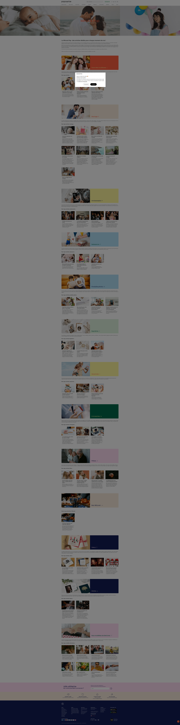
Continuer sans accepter (81, 77)
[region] (90, 80)
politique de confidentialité (82, 81)
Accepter (93, 84)
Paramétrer (86, 84)
